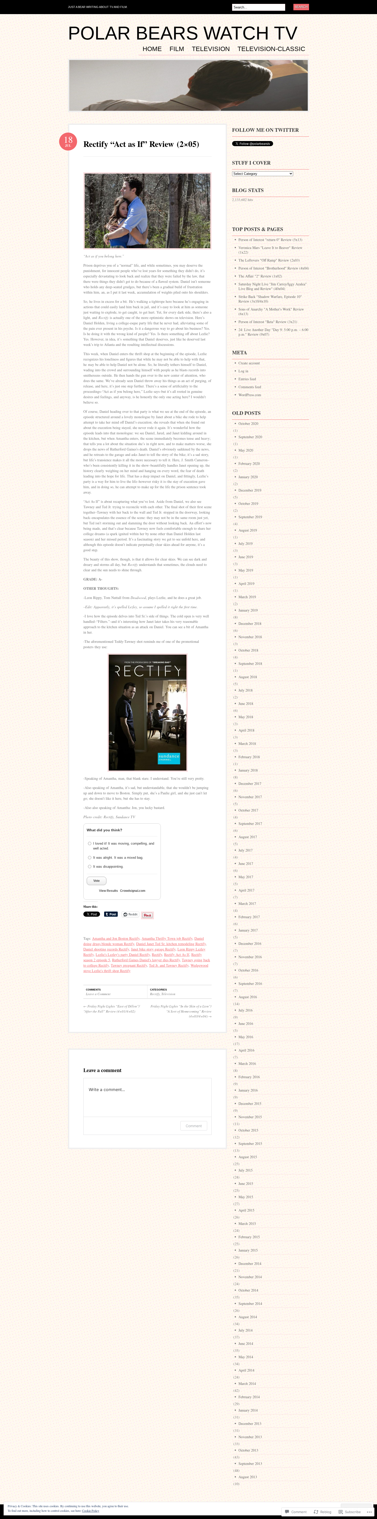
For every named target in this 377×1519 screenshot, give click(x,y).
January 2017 (248, 930)
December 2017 (250, 783)
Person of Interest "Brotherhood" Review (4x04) (274, 268)
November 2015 (250, 1116)
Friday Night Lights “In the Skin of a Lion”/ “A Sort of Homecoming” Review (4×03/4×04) (181, 1011)
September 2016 (250, 983)
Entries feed (247, 378)
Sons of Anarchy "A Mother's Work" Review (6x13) (271, 311)
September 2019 (250, 516)
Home (152, 49)
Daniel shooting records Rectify (106, 949)
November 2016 (250, 956)
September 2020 (250, 436)
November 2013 (250, 1436)
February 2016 (249, 1076)
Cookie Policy (90, 1510)
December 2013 (250, 1423)
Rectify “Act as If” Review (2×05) (141, 144)
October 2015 (248, 1130)
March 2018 (247, 743)
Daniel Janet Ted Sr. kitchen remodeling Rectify (171, 943)
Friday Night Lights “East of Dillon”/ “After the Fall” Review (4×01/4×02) (111, 1009)
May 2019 (246, 570)
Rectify (157, 954)
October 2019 (248, 503)
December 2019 (250, 490)
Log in (243, 370)
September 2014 (250, 1303)
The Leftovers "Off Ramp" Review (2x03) (269, 260)
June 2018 (246, 703)
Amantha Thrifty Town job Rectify (167, 938)
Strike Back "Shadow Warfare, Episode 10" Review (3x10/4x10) (270, 299)
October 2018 (248, 650)
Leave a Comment (98, 994)
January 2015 (248, 1250)
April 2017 (246, 890)
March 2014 (247, 1383)
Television (211, 49)
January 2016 (248, 1090)
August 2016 (248, 996)
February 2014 (249, 1396)
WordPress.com (250, 394)
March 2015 (247, 1223)
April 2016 (246, 1050)
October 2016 (248, 970)
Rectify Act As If (176, 954)
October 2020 (248, 423)
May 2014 (246, 1356)
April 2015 (246, 1210)
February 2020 (249, 463)
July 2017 (246, 850)
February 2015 (249, 1236)
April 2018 (246, 730)
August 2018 (248, 676)
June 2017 (246, 863)
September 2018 (250, 663)
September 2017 (250, 823)
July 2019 (246, 543)
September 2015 (250, 1143)
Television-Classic (271, 49)
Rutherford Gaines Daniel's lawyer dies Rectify (146, 959)
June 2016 (246, 1023)
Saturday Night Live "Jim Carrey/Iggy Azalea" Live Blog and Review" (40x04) (273, 286)
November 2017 (250, 796)
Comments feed (250, 386)
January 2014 (248, 1410)
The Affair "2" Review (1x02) (260, 276)
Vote (96, 881)
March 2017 (247, 903)
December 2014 (250, 1263)
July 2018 (246, 690)
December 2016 (250, 943)
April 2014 (246, 1370)
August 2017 (248, 836)
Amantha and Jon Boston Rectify (116, 938)
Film (177, 49)
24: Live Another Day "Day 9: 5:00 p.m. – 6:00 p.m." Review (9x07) (273, 332)
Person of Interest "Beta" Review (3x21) (268, 321)
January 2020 (248, 476)
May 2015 (246, 1196)
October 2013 (248, 1450)
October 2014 (248, 1290)
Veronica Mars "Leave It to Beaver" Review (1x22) (270, 250)
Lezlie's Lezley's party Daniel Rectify (123, 954)
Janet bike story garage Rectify (153, 949)
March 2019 (247, 596)
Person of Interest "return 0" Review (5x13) (270, 239)
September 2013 (250, 1463)
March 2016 (247, 1063)
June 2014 (246, 1343)
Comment (194, 1126)
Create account (249, 363)
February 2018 (249, 756)
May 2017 (246, 876)
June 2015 (246, 1183)
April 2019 (246, 583)
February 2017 (249, 916)
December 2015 (250, 1103)
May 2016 (246, 1036)
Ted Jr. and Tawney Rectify (168, 965)
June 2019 (246, 556)
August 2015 (248, 1156)
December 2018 (250, 623)
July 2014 (246, 1330)
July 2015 (246, 1170)
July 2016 (246, 1010)
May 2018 (246, 716)
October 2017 (248, 810)
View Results (108, 891)
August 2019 (248, 530)
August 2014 (248, 1316)
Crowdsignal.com (132, 891)
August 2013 (248, 1476)
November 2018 (250, 636)
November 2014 (250, 1276)
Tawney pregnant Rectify (129, 965)
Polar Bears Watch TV (182, 33)
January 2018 (248, 770)
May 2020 (246, 450)
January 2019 (248, 610)
